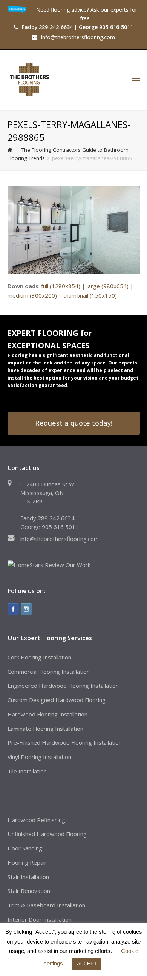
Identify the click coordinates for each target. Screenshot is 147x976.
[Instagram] (26, 609)
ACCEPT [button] (87, 964)
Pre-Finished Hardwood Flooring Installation (65, 742)
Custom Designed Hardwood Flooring (57, 700)
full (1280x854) (60, 286)
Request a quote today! (73, 422)
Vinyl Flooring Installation (39, 757)
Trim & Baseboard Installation (46, 905)
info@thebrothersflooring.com (59, 539)
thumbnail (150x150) (90, 295)
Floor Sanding (25, 848)
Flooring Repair (27, 862)
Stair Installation (28, 877)
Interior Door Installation (40, 919)
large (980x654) (108, 286)
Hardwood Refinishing (36, 820)
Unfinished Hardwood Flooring (47, 834)
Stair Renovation (29, 891)
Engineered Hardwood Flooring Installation (63, 685)
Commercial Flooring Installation (49, 671)
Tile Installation (27, 771)
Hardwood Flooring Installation (47, 714)
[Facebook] (13, 609)
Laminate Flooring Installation (45, 728)
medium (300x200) (32, 295)
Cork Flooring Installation (39, 657)
